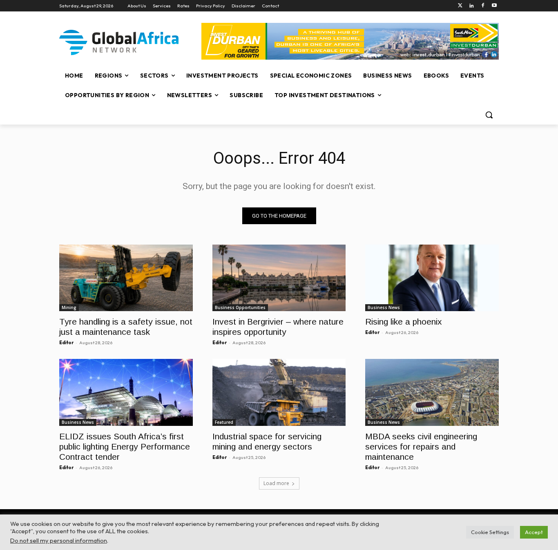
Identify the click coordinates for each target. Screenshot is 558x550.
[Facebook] (482, 6)
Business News (384, 307)
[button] (489, 115)
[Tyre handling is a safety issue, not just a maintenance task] (126, 278)
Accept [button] (534, 532)
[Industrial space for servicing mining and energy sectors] (279, 392)
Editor (66, 342)
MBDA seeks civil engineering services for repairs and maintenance (421, 446)
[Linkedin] (471, 6)
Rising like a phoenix (403, 321)
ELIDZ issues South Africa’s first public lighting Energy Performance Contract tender (124, 446)
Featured (224, 422)
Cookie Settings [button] (490, 532)
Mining (69, 307)
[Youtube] (494, 6)
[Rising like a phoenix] (432, 278)
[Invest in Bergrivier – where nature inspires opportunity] (279, 278)
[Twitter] (460, 6)
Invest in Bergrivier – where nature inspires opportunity (278, 326)
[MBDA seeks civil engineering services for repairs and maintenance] (432, 392)
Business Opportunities (240, 307)
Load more (276, 483)
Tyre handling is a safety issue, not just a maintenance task (125, 326)
